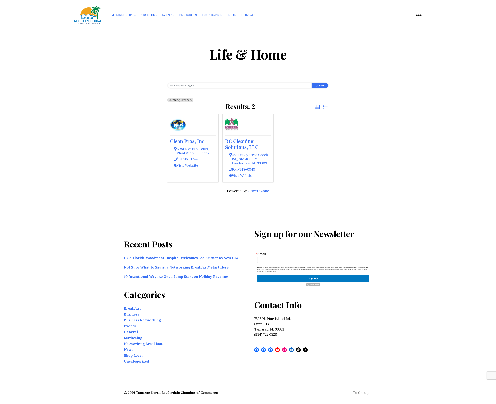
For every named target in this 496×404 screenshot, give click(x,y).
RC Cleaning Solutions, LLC (242, 144)
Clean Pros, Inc (187, 141)
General (131, 332)
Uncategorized (136, 361)
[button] (317, 106)
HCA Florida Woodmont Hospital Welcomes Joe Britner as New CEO (181, 258)
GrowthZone (258, 191)
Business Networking (142, 320)
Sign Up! (313, 278)
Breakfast (132, 308)
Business (131, 314)
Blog (232, 15)
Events (168, 15)
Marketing (133, 338)
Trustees (149, 15)
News (128, 349)
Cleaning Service (179, 100)
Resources (188, 15)
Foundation (212, 15)
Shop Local (133, 355)
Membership (121, 15)
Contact (248, 15)
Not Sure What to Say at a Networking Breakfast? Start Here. (176, 267)
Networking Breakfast (143, 343)
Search (321, 85)
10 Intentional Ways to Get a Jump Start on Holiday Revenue (176, 276)
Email (261, 253)
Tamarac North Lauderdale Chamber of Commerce (177, 392)
